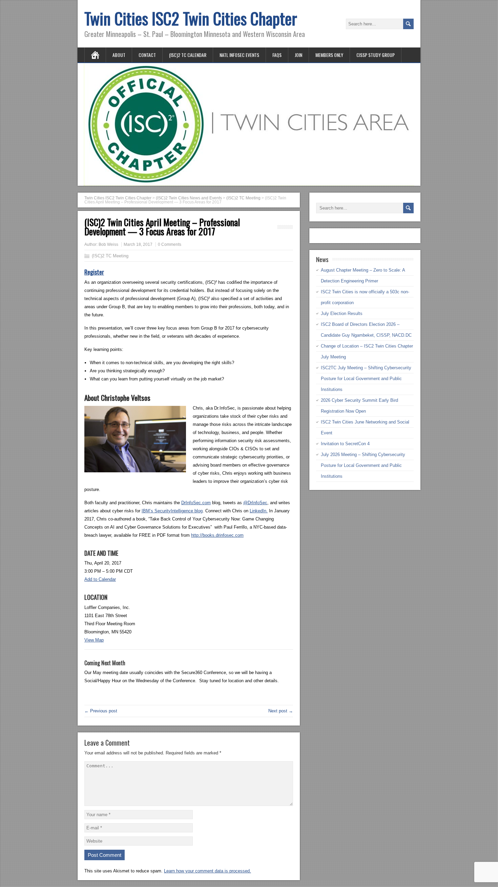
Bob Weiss (108, 244)
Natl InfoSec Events (239, 54)
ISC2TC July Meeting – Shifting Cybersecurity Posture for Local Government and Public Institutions (366, 378)
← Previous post (100, 710)
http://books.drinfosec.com (217, 535)
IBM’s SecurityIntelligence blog (172, 510)
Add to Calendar (100, 579)
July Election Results (341, 313)
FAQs (277, 54)
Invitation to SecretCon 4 (345, 443)
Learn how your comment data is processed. (207, 870)
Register (94, 272)
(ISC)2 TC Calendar (187, 54)
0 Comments (169, 244)
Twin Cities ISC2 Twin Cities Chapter (190, 18)
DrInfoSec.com (196, 502)
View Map (94, 640)
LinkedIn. (259, 510)
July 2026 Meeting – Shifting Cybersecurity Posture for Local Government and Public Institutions (363, 465)
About (118, 54)
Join (298, 54)
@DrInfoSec (255, 502)
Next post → (280, 710)
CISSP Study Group (375, 54)
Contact (147, 54)
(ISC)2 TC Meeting (110, 255)
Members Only (329, 54)
